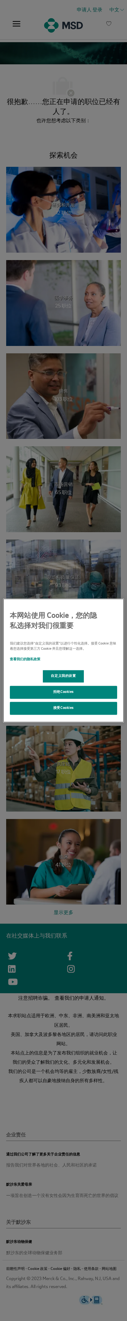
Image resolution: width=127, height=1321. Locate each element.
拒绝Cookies (63, 692)
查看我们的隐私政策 (25, 659)
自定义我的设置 (63, 676)
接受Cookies (63, 708)
